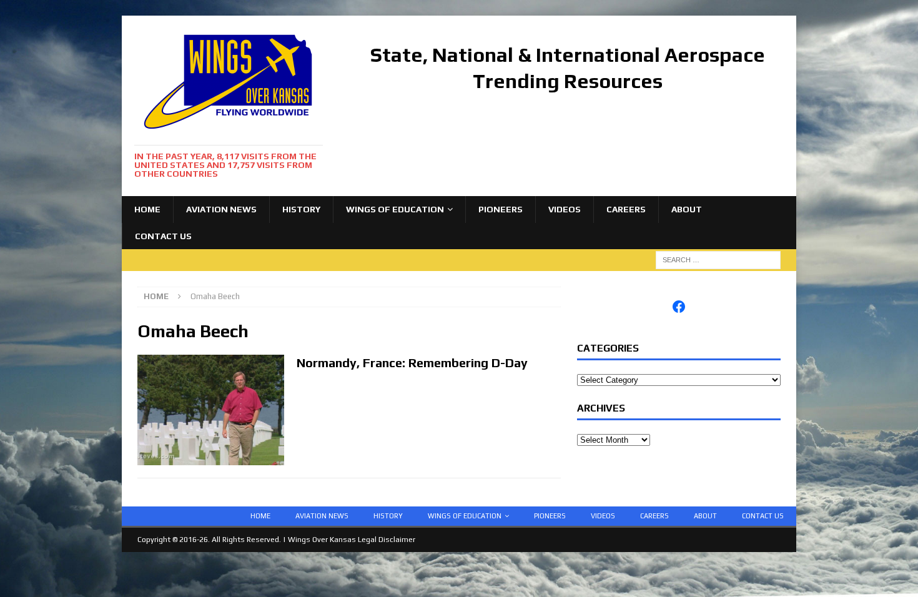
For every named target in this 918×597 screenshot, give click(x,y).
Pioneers (500, 209)
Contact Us (163, 236)
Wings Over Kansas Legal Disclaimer (351, 539)
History (301, 209)
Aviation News (221, 209)
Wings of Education (395, 209)
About (686, 209)
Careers (626, 209)
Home (147, 209)
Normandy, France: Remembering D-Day (412, 362)
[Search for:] (718, 259)
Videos (564, 209)
